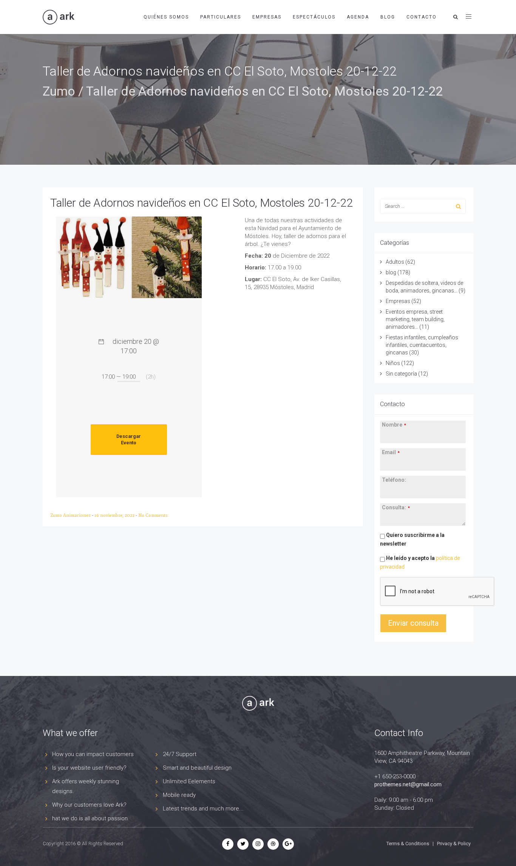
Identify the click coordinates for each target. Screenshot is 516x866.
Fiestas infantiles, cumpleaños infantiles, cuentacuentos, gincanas (422, 345)
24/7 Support (179, 754)
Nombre (394, 425)
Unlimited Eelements (189, 781)
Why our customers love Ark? (89, 804)
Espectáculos (314, 17)
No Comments (153, 515)
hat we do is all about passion (90, 818)
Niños (393, 363)
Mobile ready (179, 795)
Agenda (358, 17)
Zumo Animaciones (71, 515)
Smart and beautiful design (197, 767)
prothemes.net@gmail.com (408, 784)
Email (391, 452)
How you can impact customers (93, 754)
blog (391, 272)
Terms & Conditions (407, 843)
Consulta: (396, 507)
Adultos (395, 262)
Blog (387, 17)
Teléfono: (394, 480)
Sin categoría (401, 374)
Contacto (421, 17)
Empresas (266, 17)
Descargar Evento (128, 439)
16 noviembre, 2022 (115, 515)
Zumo (59, 91)
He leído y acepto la (420, 562)
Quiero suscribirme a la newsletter (412, 539)
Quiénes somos (166, 17)
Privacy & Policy (454, 843)
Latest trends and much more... (203, 808)
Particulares (220, 17)
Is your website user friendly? (89, 767)
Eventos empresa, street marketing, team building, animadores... (415, 319)
